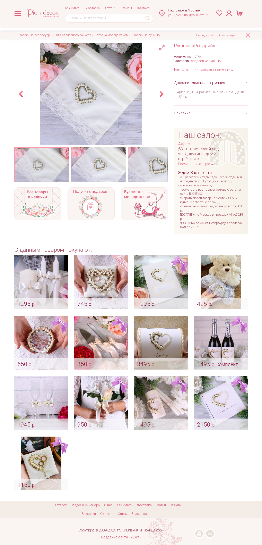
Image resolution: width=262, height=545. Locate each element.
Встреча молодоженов (111, 35)
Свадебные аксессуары (34, 35)
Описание (182, 113)
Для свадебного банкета (73, 35)
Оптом (123, 514)
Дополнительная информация (199, 83)
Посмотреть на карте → (196, 164)
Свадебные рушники (145, 35)
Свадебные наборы (85, 505)
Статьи (110, 8)
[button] (162, 46)
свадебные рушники (206, 61)
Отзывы (126, 8)
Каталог (60, 505)
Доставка (93, 8)
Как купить (72, 8)
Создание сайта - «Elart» (121, 537)
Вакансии (89, 514)
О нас (108, 505)
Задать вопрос (142, 514)
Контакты (144, 8)
